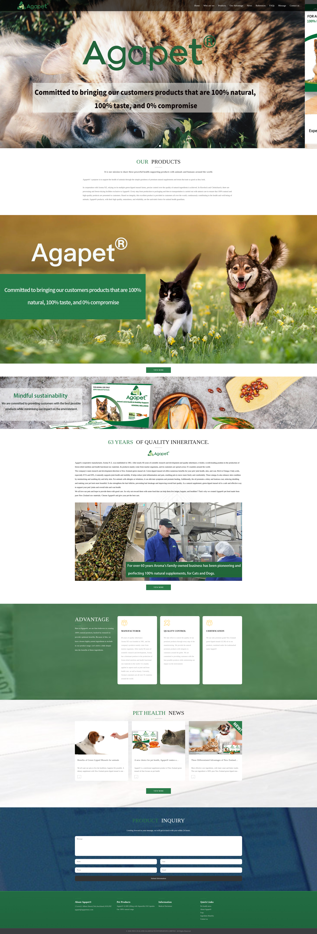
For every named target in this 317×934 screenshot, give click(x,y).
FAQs (272, 5)
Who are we (208, 5)
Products (222, 5)
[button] (157, 146)
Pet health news (205, 906)
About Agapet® (205, 909)
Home (197, 5)
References (261, 5)
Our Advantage (236, 5)
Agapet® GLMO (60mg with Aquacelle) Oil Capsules (136, 906)
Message (282, 5)
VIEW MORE (159, 370)
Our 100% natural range (125, 909)
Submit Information (158, 878)
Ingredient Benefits (207, 916)
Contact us (294, 5)
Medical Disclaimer (165, 906)
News (249, 5)
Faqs (202, 913)
